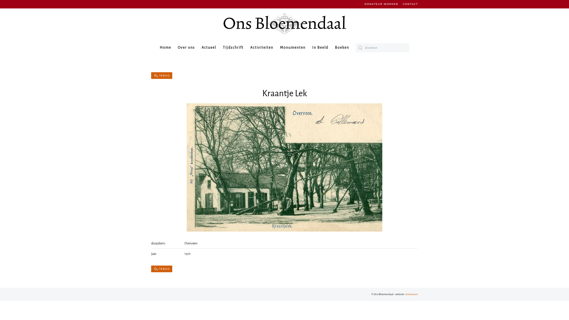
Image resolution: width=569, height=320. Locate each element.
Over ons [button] (186, 48)
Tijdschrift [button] (233, 48)
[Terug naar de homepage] (284, 23)
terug (164, 75)
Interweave (411, 294)
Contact (410, 4)
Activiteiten (261, 48)
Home (165, 48)
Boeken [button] (342, 48)
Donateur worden (381, 4)
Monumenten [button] (293, 48)
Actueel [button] (209, 48)
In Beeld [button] (320, 48)
